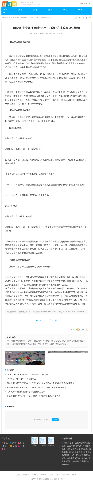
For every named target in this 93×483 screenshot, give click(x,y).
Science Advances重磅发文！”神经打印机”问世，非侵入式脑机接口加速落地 (37, 387)
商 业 (5, 12)
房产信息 (65, 475)
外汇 (58, 475)
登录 (55, 420)
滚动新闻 (26, 475)
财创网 (3, 18)
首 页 (5, 10)
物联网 (74, 475)
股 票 (35, 10)
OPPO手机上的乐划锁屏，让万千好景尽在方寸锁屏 (28, 375)
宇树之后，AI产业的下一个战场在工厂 (22, 379)
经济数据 (35, 475)
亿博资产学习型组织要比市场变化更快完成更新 (26, 392)
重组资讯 (44, 475)
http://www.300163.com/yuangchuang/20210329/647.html (64, 312)
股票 (52, 475)
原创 (10, 18)
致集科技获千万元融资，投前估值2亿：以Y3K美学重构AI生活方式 (33, 396)
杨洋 (14, 337)
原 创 (20, 10)
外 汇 (50, 10)
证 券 (80, 10)
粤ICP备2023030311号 (45, 479)
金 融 (65, 10)
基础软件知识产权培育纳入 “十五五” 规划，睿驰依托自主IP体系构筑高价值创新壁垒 (40, 383)
